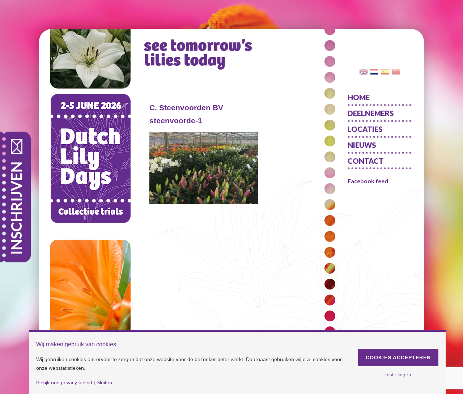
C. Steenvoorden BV (186, 107)
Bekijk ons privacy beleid (64, 382)
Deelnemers (371, 113)
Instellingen (398, 374)
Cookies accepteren (398, 357)
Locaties (365, 129)
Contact (366, 161)
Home (359, 97)
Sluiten (104, 382)
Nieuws (362, 145)
